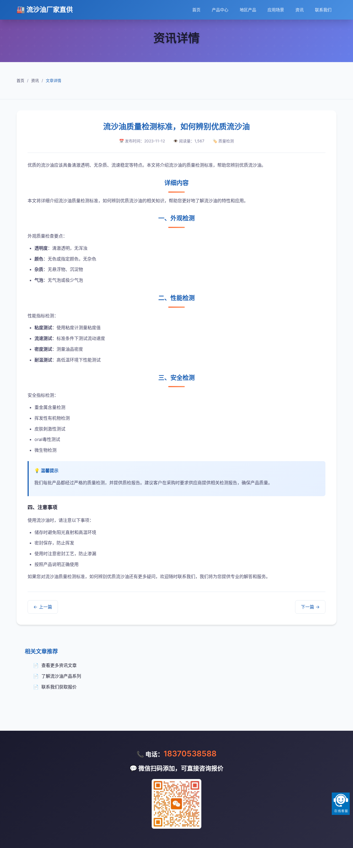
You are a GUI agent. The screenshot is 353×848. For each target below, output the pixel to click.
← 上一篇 (42, 607)
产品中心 (220, 9)
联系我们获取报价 (59, 687)
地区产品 (248, 9)
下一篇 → (310, 607)
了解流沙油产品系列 (61, 676)
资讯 (299, 9)
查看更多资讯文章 (59, 665)
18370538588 (190, 753)
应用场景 (276, 9)
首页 (196, 9)
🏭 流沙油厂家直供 (45, 10)
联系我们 (323, 9)
